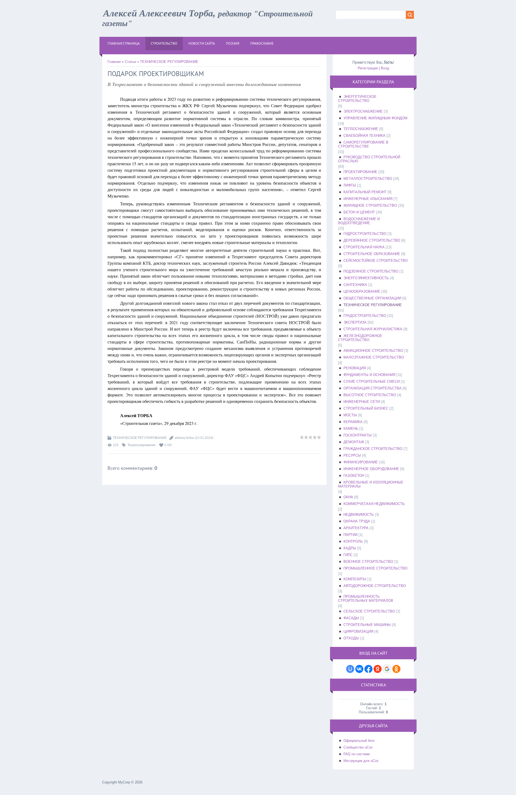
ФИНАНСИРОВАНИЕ (360, 462)
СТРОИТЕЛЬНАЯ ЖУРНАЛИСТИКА (372, 329)
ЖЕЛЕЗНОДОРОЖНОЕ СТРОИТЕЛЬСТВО (360, 338)
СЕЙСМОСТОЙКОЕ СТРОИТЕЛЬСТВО (375, 261)
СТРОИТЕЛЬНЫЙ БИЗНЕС (365, 408)
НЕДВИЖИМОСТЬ (358, 515)
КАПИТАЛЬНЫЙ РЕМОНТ (364, 192)
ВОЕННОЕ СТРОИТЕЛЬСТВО (368, 562)
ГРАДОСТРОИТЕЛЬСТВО (364, 316)
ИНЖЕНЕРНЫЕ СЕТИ (361, 402)
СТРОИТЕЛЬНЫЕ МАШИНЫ (367, 625)
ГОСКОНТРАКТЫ (357, 435)
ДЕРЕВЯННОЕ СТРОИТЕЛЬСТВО (371, 240)
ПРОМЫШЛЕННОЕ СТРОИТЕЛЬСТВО (375, 568)
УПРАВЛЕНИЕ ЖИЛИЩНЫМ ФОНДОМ (375, 118)
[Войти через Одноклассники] (396, 669)
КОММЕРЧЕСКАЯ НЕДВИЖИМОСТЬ (374, 504)
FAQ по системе (356, 754)
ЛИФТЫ (349, 185)
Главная (114, 62)
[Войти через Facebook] (368, 669)
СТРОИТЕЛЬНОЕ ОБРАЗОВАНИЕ (371, 254)
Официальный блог (359, 741)
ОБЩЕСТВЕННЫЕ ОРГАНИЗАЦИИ (372, 298)
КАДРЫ (349, 548)
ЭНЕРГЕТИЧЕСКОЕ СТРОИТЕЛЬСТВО (357, 99)
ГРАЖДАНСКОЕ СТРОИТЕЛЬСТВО (372, 449)
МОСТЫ (350, 415)
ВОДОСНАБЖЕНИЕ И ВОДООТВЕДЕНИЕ (359, 221)
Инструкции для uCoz (361, 761)
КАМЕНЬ (350, 429)
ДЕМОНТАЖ (353, 442)
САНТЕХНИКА (355, 285)
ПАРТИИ (350, 535)
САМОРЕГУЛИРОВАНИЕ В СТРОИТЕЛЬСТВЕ (363, 144)
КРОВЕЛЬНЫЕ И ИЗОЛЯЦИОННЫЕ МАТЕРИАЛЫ (370, 484)
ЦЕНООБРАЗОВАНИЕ (361, 291)
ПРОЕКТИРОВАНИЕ (360, 172)
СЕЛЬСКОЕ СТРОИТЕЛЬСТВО (369, 611)
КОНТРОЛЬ (353, 541)
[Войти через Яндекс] (378, 669)
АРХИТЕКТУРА (355, 528)
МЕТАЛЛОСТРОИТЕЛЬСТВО (367, 179)
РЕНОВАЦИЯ (354, 368)
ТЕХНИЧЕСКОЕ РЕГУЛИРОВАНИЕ (169, 62)
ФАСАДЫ (351, 618)
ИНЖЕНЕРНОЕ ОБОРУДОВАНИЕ (371, 469)
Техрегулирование (141, 445)
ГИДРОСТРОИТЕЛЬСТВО (364, 234)
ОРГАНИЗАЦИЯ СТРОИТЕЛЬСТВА (372, 388)
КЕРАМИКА (353, 422)
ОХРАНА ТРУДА (356, 521)
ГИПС (348, 555)
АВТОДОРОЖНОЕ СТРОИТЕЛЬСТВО (374, 586)
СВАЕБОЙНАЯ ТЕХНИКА (364, 136)
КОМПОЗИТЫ (354, 579)
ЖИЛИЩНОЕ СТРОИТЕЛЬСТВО (370, 205)
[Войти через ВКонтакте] (359, 669)
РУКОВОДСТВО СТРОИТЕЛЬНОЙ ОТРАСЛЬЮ (369, 159)
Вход (385, 68)
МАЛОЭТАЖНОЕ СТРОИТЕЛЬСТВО (373, 357)
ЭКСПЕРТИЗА (355, 322)
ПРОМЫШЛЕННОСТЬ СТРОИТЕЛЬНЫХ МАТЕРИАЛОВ (365, 599)
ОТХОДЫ (351, 638)
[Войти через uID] (350, 669)
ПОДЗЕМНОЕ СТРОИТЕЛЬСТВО (370, 271)
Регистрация (368, 68)
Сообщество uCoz (358, 747)
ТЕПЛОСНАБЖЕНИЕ (360, 129)
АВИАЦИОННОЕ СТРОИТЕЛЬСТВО (373, 351)
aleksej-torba (184, 438)
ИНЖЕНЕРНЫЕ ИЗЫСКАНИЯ (367, 199)
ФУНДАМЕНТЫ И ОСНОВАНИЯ (369, 375)
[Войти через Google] (387, 669)
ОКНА (348, 497)
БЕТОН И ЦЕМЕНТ (359, 212)
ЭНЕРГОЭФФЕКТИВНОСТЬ (366, 278)
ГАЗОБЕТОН (353, 476)
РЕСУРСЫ (352, 455)
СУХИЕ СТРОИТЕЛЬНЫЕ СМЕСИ (371, 381)
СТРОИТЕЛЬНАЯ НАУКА (364, 247)
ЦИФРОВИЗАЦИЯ (358, 631)
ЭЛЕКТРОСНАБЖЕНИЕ (363, 111)
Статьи (130, 62)
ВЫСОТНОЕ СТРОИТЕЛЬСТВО (369, 395)
